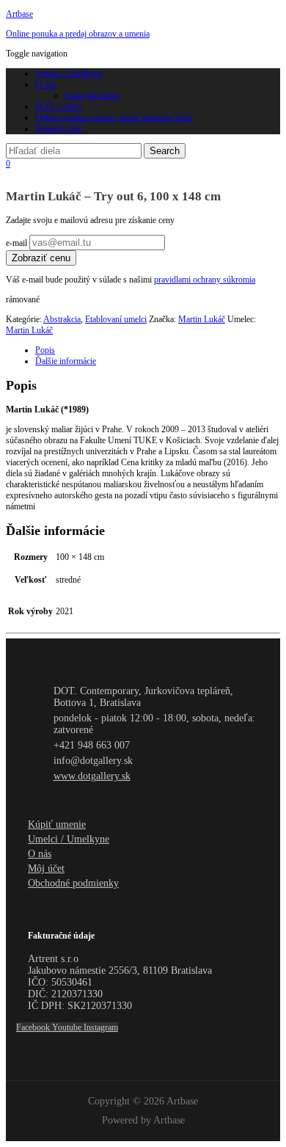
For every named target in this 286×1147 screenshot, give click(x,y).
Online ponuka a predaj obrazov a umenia (78, 34)
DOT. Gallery (59, 106)
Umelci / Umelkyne (69, 73)
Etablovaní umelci (116, 319)
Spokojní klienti (92, 95)
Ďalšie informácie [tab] (65, 361)
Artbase (19, 14)
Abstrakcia (62, 319)
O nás (45, 84)
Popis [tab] (45, 350)
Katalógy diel (58, 128)
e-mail (17, 243)
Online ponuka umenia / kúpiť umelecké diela (113, 117)
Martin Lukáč (201, 319)
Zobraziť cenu (41, 257)
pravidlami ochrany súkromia (204, 279)
